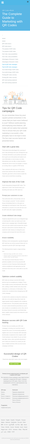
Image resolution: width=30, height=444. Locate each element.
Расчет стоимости (5, 396)
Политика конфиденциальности (20, 396)
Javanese (15, 429)
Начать (3, 392)
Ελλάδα (7, 427)
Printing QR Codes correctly (9, 74)
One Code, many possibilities (9, 54)
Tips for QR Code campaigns (9, 64)
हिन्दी (2, 424)
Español (12, 420)
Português (18, 420)
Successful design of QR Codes (10, 69)
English (8, 420)
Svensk (12, 427)
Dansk (25, 427)
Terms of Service (16, 400)
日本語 (9, 431)
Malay (20, 429)
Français (23, 420)
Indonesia (7, 422)
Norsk (25, 424)
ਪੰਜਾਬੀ (13, 431)
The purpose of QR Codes (9, 49)
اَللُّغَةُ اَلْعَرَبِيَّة (11, 424)
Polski (24, 422)
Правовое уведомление (18, 392)
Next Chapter (14, 363)
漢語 (22, 424)
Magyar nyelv (4, 429)
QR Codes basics (6, 43)
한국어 (10, 429)
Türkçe (2, 427)
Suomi (21, 427)
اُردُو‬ (2, 431)
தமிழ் (5, 431)
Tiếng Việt (24, 429)
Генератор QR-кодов (2, 2)
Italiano (2, 422)
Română (17, 427)
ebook (3, 38)
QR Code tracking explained (9, 80)
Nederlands (14, 422)
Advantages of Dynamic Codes (10, 59)
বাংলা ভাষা (6, 424)
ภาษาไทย (17, 424)
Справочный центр (6, 407)
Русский (20, 422)
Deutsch (3, 420)
